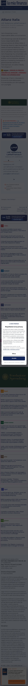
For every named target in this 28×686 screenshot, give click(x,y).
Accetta (14, 358)
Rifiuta (14, 353)
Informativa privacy (15, 349)
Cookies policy (6, 349)
